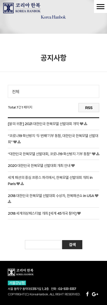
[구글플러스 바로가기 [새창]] (95, 294)
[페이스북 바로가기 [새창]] (87, 294)
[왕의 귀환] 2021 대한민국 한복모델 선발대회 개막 (44, 124)
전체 (15, 91)
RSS (88, 107)
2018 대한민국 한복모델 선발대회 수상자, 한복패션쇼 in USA (51, 196)
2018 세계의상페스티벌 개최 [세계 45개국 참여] (42, 213)
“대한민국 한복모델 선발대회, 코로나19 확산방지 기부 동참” (50, 154)
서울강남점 (17, 283)
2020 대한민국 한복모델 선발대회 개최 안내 (39, 166)
